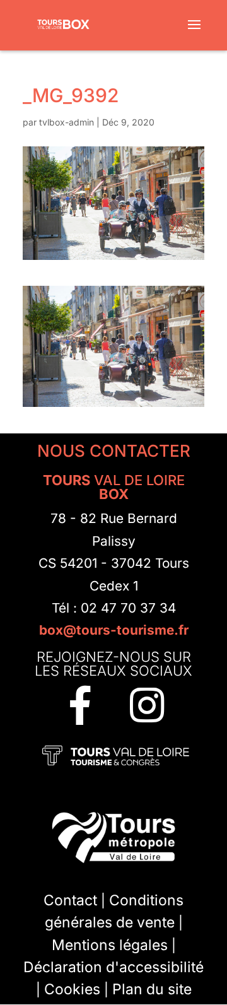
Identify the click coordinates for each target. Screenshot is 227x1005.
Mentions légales (110, 952)
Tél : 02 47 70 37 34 (114, 608)
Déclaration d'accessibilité (113, 975)
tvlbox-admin (66, 122)
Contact (70, 908)
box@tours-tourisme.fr (114, 630)
